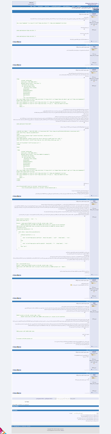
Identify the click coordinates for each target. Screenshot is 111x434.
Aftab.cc (62, 430)
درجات (34, 6)
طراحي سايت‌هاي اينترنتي (86, 8)
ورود (31, 6)
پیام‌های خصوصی (31, 4)
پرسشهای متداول (66, 6)
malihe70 (94, 14)
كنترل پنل (79, 6)
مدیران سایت (40, 6)
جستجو (73, 6)
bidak (94, 47)
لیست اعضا (47, 6)
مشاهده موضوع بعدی (40, 398)
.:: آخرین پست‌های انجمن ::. (56, 6)
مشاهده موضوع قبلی (48, 398)
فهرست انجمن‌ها (95, 8)
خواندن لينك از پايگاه (95, 11)
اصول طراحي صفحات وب (76, 8)
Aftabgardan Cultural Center (91, 3)
